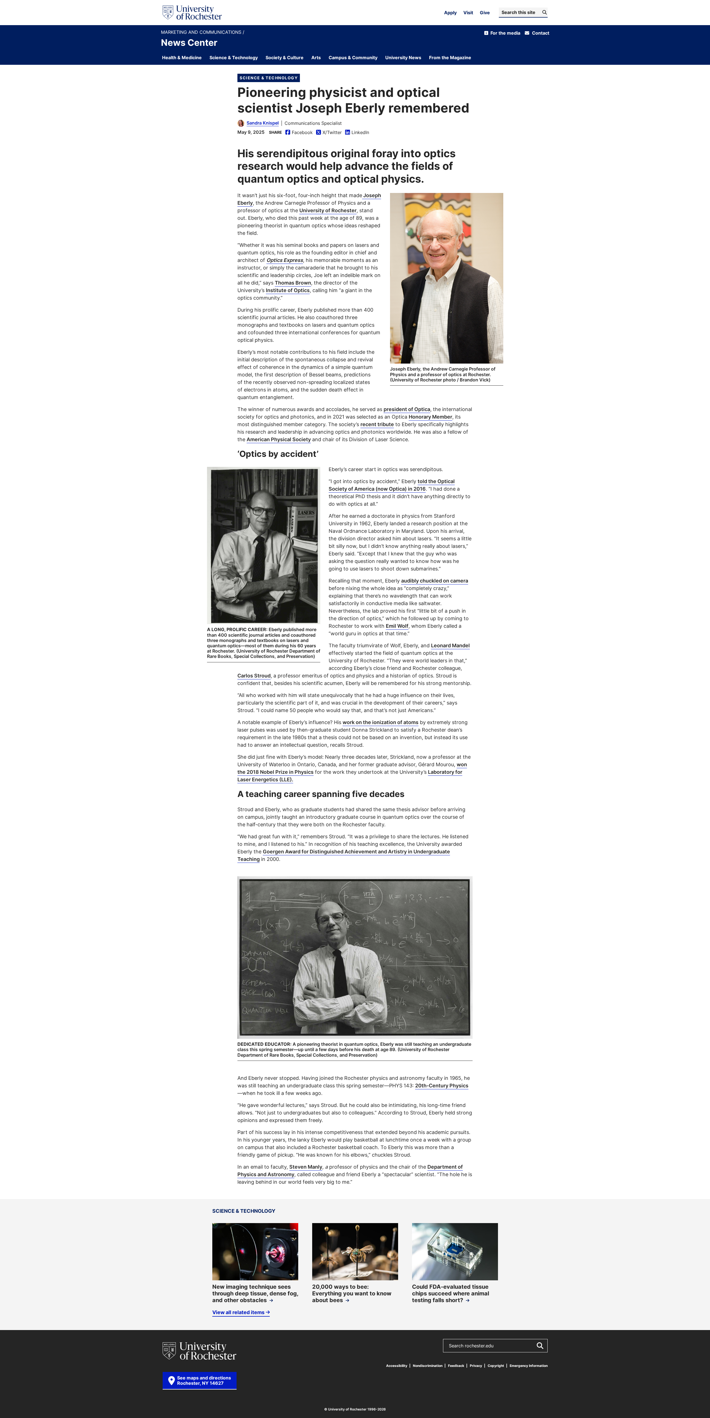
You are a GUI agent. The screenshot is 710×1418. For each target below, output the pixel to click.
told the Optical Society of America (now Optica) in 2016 (392, 485)
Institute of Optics (288, 290)
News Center (189, 42)
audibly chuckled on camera (434, 580)
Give (485, 12)
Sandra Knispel (263, 123)
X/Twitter (329, 132)
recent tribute (377, 424)
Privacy (476, 1365)
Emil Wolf (397, 625)
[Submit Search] (539, 1345)
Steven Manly (305, 1166)
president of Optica (407, 409)
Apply (450, 12)
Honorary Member (430, 416)
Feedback (456, 1365)
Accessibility (396, 1365)
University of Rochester (328, 210)
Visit (468, 12)
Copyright (496, 1365)
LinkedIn (357, 132)
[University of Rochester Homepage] (192, 12)
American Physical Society (279, 439)
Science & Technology (269, 77)
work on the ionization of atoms (380, 722)
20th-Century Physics (441, 1085)
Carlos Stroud (254, 675)
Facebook (299, 132)
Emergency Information (529, 1365)
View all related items (238, 1312)
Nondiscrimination (427, 1365)
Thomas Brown (293, 282)
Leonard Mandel (450, 645)
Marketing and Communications (202, 32)
